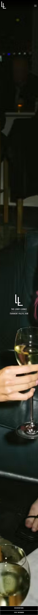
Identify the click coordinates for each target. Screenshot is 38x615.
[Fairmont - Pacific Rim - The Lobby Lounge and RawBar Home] (3, 4)
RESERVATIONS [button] (19, 608)
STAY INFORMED (19, 612)
